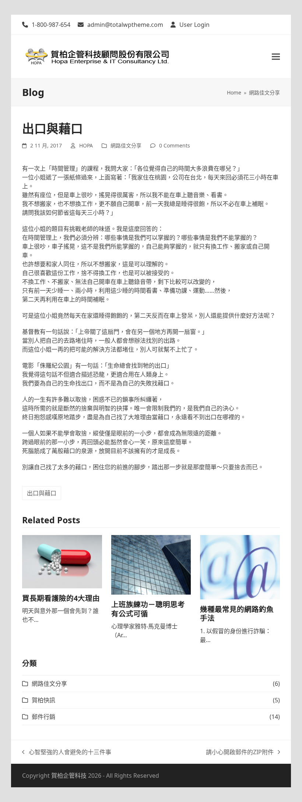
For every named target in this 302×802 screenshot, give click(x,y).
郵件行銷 (43, 717)
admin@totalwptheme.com (125, 25)
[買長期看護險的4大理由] (62, 561)
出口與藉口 (41, 493)
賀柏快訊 (43, 700)
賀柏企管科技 (69, 775)
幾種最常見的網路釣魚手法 (237, 613)
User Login (194, 25)
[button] (276, 57)
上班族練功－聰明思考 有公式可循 (148, 608)
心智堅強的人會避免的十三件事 (66, 752)
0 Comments (174, 145)
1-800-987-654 (51, 25)
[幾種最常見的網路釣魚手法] (240, 567)
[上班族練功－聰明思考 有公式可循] (151, 564)
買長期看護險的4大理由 (61, 598)
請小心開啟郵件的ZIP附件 (240, 752)
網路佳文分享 (125, 145)
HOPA (86, 145)
